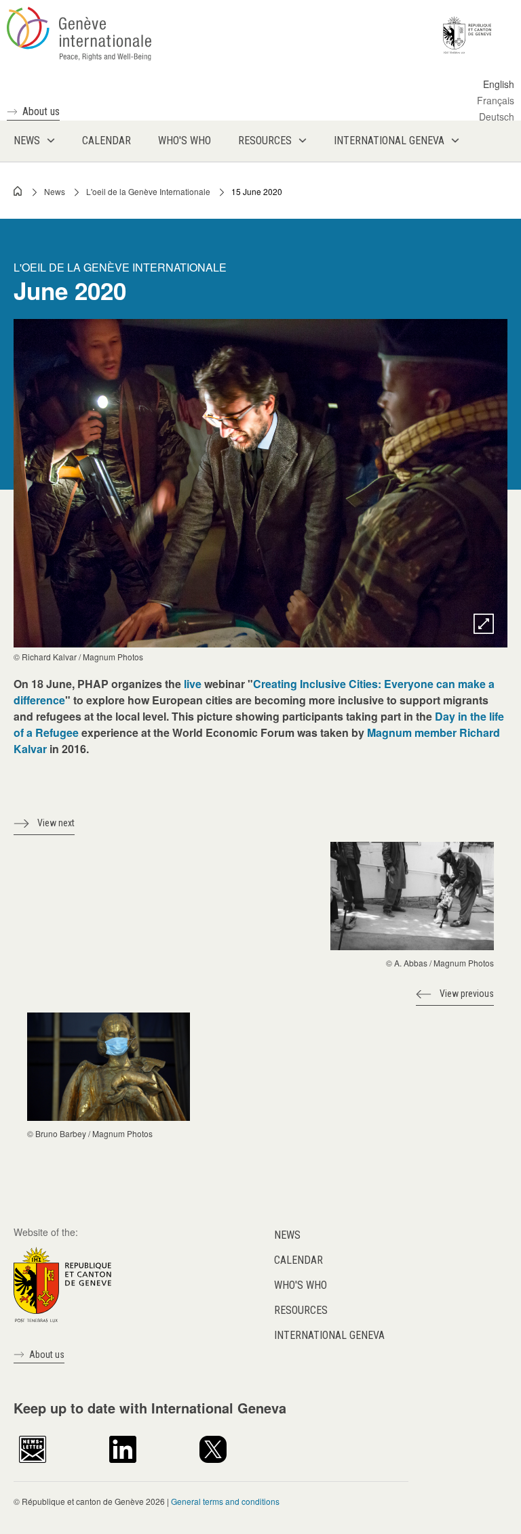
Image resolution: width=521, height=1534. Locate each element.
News (54, 191)
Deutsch (496, 116)
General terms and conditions (225, 1501)
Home (18, 191)
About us (41, 111)
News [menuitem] (27, 140)
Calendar (298, 1260)
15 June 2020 (256, 191)
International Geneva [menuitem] (389, 140)
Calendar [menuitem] (106, 140)
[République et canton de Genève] (62, 1283)
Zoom (484, 624)
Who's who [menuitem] (184, 140)
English (498, 84)
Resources (301, 1310)
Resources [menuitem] (265, 140)
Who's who (300, 1285)
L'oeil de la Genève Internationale (148, 191)
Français (495, 100)
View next (56, 822)
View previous (467, 993)
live (192, 683)
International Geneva (329, 1335)
